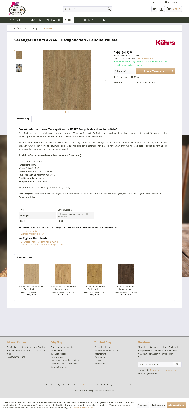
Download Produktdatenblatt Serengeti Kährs (41, 244)
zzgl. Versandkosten (145, 58)
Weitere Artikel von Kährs (32, 233)
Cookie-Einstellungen (104, 347)
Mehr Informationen (83, 407)
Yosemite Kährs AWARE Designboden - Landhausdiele (94, 288)
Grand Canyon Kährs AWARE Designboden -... (63, 287)
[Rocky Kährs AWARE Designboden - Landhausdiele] (126, 274)
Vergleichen (122, 77)
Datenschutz (100, 353)
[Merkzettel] (154, 9)
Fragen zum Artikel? (29, 231)
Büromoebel (56, 350)
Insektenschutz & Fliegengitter (65, 360)
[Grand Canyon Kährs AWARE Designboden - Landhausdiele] (63, 274)
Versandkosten (88, 385)
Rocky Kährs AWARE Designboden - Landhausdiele (126, 288)
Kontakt (98, 360)
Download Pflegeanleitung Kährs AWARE (39, 241)
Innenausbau (57, 357)
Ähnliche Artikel (24, 257)
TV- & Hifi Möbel (58, 353)
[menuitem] (87, 9)
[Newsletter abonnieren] (177, 364)
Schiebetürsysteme (60, 367)
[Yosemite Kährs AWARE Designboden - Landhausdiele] (94, 274)
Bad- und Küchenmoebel (62, 347)
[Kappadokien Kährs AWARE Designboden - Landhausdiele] (31, 274)
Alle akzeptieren (176, 405)
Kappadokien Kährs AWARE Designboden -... (31, 287)
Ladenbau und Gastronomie (64, 363)
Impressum (99, 363)
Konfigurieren (158, 405)
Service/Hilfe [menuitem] (173, 2)
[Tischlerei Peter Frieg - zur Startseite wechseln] (17, 9)
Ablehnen (142, 405)
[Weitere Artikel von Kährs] (165, 43)
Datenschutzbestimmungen (163, 370)
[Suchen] (109, 9)
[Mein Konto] (162, 9)
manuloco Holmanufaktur (106, 350)
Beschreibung (22, 118)
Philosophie (99, 357)
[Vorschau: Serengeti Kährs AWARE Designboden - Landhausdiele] (19, 55)
